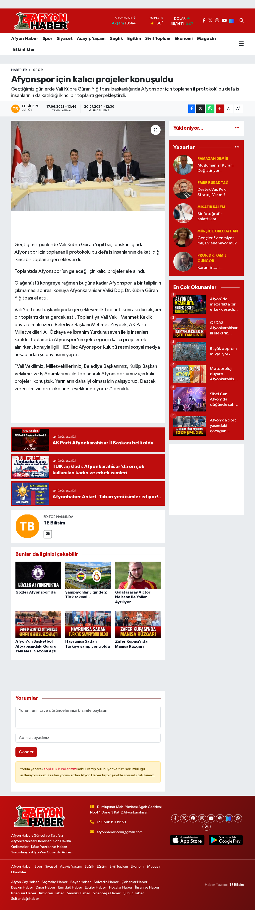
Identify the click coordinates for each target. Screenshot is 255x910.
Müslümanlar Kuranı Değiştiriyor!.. (215, 168)
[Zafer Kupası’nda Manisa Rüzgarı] (138, 624)
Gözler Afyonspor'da (35, 592)
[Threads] (220, 818)
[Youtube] (211, 818)
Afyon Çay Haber (25, 882)
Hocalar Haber (120, 887)
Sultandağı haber (25, 899)
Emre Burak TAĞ (213, 183)
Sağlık (116, 38)
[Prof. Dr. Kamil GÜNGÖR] (183, 261)
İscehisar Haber (23, 893)
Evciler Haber (95, 887)
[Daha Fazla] (220, 108)
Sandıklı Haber (78, 893)
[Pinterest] (193, 818)
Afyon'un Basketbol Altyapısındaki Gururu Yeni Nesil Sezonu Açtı (35, 646)
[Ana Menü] (241, 44)
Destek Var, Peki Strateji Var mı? (212, 192)
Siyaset (65, 38)
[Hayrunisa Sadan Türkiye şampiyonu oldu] (88, 624)
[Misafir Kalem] (183, 213)
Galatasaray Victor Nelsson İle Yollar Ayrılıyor (132, 597)
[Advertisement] (206, 479)
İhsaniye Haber (147, 887)
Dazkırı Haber (22, 887)
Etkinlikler (24, 49)
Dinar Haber (45, 887)
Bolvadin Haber (106, 882)
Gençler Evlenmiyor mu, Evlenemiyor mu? (217, 240)
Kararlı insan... (210, 268)
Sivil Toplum (157, 38)
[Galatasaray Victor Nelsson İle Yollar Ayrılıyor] (138, 575)
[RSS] (206, 826)
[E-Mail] (48, 534)
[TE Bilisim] (27, 526)
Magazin (206, 38)
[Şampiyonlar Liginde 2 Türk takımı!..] (88, 575)
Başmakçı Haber (54, 882)
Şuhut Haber (134, 893)
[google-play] (225, 840)
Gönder (26, 752)
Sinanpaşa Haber (107, 893)
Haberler (19, 70)
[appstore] (187, 840)
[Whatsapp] (238, 818)
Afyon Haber (24, 38)
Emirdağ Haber (70, 887)
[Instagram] (202, 818)
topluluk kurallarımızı (60, 769)
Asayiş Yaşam (91, 38)
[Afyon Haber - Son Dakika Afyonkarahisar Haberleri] (41, 20)
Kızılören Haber (51, 893)
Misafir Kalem (211, 207)
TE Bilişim (236, 885)
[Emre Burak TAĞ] (183, 189)
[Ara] (242, 21)
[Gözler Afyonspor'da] (38, 575)
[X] (184, 818)
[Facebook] (175, 818)
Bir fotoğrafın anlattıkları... (210, 216)
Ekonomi (184, 38)
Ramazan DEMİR (212, 159)
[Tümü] (237, 128)
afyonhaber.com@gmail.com (119, 832)
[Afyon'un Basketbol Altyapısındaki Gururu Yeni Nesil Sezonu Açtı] (38, 624)
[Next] (229, 818)
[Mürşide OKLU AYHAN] (183, 237)
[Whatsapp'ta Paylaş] (210, 108)
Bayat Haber (80, 882)
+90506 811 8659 (111, 822)
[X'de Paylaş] (200, 108)
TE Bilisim (54, 522)
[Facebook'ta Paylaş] (191, 108)
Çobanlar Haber (134, 882)
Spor (48, 38)
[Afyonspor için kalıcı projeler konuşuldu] (88, 166)
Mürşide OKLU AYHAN (217, 231)
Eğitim (134, 38)
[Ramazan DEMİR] (183, 165)
